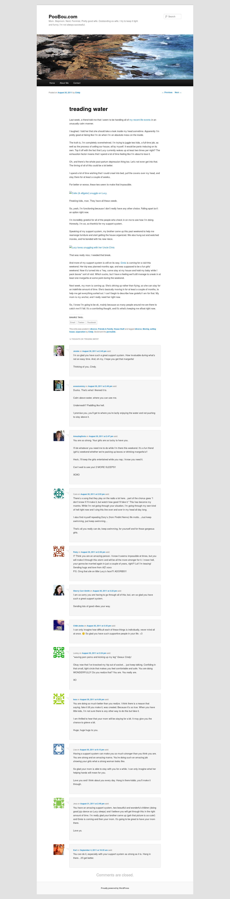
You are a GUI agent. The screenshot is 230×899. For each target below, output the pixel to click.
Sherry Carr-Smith (81, 590)
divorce (93, 328)
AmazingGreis (79, 436)
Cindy (77, 92)
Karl (75, 850)
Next (178, 92)
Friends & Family (105, 328)
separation (80, 331)
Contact (76, 82)
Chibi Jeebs (78, 625)
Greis (123, 262)
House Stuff (119, 328)
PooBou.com (63, 16)
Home (52, 82)
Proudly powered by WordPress (115, 888)
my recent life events (140, 119)
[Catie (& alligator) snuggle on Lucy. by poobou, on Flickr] (88, 193)
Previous (167, 92)
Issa (75, 699)
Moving (146, 328)
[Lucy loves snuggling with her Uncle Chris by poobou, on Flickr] (92, 247)
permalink (111, 331)
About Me (64, 82)
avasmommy (79, 386)
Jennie (76, 351)
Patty (75, 552)
